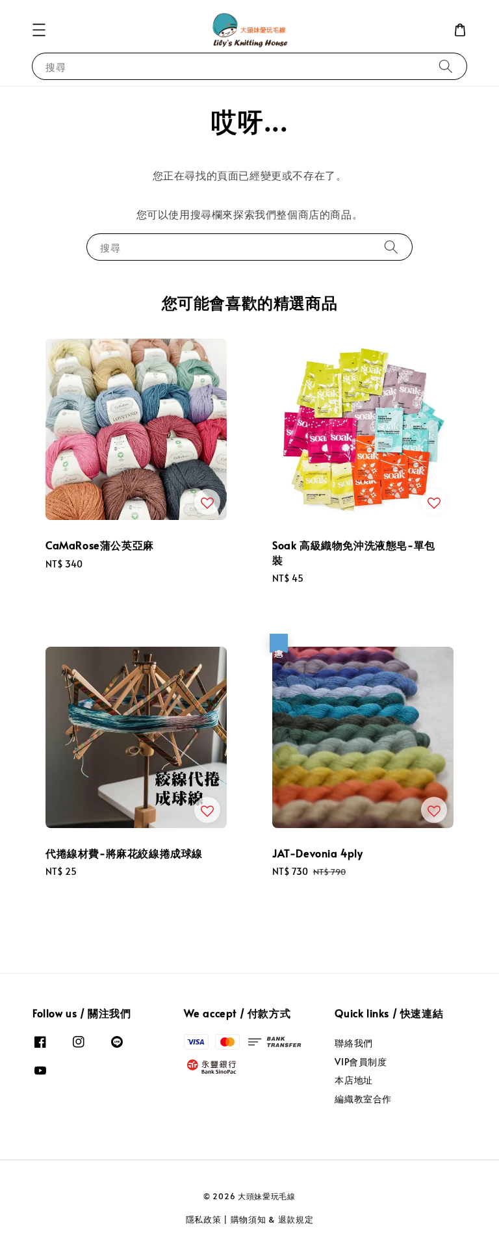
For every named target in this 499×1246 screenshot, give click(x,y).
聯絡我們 (353, 1043)
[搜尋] (446, 66)
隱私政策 (204, 1219)
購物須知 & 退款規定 (272, 1219)
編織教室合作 (363, 1099)
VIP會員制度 (361, 1062)
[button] (39, 30)
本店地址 (353, 1080)
